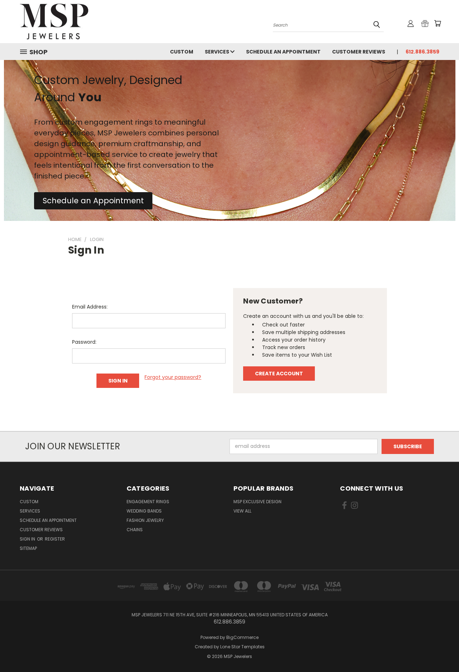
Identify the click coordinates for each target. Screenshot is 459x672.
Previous (440, 649)
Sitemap (28, 548)
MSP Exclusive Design (257, 502)
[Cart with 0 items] (437, 23)
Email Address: (90, 306)
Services (217, 51)
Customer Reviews (358, 51)
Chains (135, 530)
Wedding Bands (144, 511)
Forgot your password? (173, 377)
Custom (181, 51)
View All (242, 511)
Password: (84, 342)
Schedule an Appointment (283, 51)
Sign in (28, 539)
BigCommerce (242, 637)
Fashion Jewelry (145, 520)
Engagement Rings (148, 502)
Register (55, 539)
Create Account (279, 373)
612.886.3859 (422, 51)
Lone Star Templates (242, 647)
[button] (93, 200)
